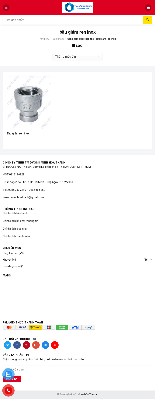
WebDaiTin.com (89, 394)
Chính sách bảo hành (15, 213)
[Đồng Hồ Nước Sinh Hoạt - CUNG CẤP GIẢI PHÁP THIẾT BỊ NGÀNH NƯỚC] (77, 7)
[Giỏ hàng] (148, 7)
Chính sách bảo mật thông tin (20, 220)
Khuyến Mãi (9, 259)
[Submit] (147, 20)
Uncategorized (12, 266)
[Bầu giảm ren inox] (29, 102)
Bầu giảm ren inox (18, 133)
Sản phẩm (58, 38)
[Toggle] (151, 260)
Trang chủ (43, 38)
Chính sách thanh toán (16, 236)
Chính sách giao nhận (15, 228)
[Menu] (6, 7)
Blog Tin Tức (10, 253)
